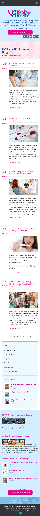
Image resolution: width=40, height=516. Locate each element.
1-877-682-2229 (21, 28)
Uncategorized (8, 367)
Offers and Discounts (10, 354)
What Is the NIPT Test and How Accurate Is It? (20, 119)
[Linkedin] (31, 36)
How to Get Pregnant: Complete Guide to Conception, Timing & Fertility (23, 230)
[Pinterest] (27, 36)
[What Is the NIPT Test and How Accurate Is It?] (23, 139)
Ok (20, 513)
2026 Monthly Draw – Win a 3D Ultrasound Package (23, 463)
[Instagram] (34, 36)
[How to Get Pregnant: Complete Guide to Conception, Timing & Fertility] (23, 250)
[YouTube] (37, 36)
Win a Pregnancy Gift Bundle (16, 470)
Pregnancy (7, 359)
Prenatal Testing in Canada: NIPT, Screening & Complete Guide (21, 172)
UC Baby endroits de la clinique (19, 500)
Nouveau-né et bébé (10, 350)
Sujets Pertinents (9, 363)
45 (30, 336)
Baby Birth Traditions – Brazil (19, 392)
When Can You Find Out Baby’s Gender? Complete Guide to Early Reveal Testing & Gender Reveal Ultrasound (21, 283)
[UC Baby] (20, 16)
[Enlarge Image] (23, 73)
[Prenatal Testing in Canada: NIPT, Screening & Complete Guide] (23, 192)
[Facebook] (24, 36)
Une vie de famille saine (11, 371)
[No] (38, 510)
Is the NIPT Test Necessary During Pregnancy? (22, 64)
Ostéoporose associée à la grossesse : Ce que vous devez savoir (23, 385)
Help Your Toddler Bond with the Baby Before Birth (23, 478)
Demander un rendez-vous (21, 32)
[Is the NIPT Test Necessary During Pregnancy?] (23, 84)
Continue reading (14, 107)
